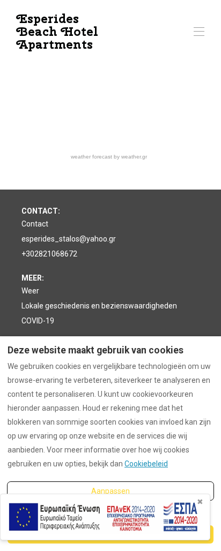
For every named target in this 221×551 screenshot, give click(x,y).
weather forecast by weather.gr (109, 157)
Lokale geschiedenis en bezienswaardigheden (99, 305)
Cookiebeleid (146, 463)
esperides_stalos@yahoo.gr (68, 239)
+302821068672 (49, 254)
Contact (34, 224)
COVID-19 (37, 320)
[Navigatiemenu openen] (199, 31)
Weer (30, 290)
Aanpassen (110, 491)
